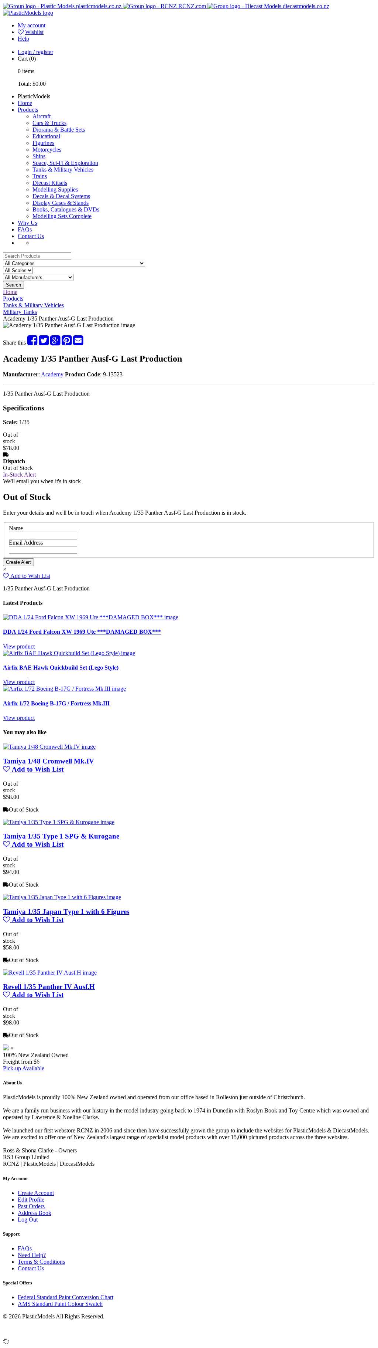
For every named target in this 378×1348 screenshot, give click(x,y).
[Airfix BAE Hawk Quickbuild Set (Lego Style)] (69, 653)
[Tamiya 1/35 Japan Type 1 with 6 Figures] (62, 897)
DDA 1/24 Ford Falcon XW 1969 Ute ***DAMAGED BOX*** (82, 632)
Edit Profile (31, 1199)
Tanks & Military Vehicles (62, 169)
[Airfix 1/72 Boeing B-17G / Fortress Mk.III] (64, 688)
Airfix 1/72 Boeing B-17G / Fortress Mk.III (56, 703)
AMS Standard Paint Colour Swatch (60, 1304)
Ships (38, 156)
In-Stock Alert (19, 474)
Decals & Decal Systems (61, 196)
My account (31, 25)
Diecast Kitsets (49, 183)
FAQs (25, 229)
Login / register (35, 52)
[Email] (78, 342)
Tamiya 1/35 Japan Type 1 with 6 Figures (66, 911)
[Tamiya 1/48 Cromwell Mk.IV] (49, 747)
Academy (52, 374)
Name (16, 528)
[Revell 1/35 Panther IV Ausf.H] (50, 972)
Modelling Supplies (55, 189)
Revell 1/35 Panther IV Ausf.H (49, 986)
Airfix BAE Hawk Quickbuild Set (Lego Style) (60, 667)
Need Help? (32, 1255)
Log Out (28, 1219)
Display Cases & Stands (60, 203)
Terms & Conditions (41, 1262)
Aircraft (41, 116)
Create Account (36, 1193)
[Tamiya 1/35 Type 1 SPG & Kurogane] (58, 822)
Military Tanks (20, 312)
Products (28, 109)
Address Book (34, 1213)
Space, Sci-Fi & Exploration (65, 163)
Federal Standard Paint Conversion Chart (65, 1297)
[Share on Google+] (55, 342)
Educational (46, 136)
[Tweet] (44, 342)
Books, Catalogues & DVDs (65, 209)
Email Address (26, 542)
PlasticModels (34, 96)
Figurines (43, 143)
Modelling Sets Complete (62, 216)
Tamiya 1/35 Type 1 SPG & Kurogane (61, 836)
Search (13, 285)
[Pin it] (67, 342)
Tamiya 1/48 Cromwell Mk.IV (48, 761)
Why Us (27, 223)
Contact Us (31, 236)
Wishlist (34, 32)
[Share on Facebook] (32, 342)
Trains (39, 176)
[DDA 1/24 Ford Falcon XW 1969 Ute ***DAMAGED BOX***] (90, 617)
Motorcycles (46, 149)
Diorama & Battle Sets (58, 129)
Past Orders (31, 1206)
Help (23, 38)
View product (19, 646)
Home (25, 103)
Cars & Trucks (49, 123)
